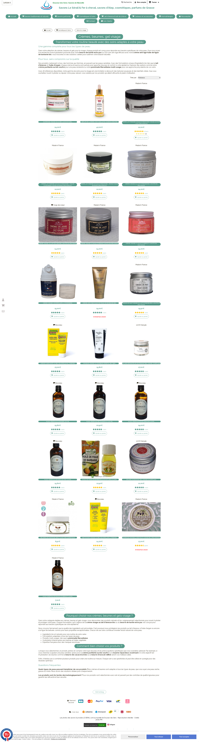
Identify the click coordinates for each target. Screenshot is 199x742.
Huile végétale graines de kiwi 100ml (57, 479)
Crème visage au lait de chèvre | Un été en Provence (58, 243)
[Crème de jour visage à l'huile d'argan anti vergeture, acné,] (99, 222)
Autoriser (102, 725)
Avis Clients (137, 729)
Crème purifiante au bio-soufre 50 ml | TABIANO (58, 363)
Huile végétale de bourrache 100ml (141, 421)
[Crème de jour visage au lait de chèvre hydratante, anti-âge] (57, 222)
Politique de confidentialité (98, 729)
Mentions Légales (63, 729)
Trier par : (133, 78)
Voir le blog (99, 692)
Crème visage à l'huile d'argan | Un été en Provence (99, 243)
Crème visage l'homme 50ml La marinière (57, 303)
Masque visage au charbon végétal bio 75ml (99, 363)
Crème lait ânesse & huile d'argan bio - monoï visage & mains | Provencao (99, 184)
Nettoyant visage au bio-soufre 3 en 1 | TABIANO (99, 537)
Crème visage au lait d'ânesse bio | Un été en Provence (141, 184)
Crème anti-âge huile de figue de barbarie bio (99, 303)
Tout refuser (158, 737)
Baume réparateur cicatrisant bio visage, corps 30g (141, 363)
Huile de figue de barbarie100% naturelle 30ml (99, 479)
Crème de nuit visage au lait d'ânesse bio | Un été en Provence (141, 303)
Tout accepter (184, 737)
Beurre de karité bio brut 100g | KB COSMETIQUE (58, 537)
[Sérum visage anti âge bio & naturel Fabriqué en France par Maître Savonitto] (99, 101)
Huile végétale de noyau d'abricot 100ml (58, 596)
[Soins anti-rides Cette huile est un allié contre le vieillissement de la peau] (99, 458)
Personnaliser (133, 737)
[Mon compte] (3, 300)
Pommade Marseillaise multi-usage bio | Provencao (141, 537)
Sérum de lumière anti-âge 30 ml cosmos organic (99, 122)
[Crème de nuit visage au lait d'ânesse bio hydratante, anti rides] (141, 282)
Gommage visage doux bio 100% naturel (57, 122)
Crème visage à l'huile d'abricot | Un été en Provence (141, 244)
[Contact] (3, 311)
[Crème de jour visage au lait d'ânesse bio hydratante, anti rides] (141, 163)
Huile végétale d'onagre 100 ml (57, 421)
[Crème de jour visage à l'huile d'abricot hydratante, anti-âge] (141, 222)
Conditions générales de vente (79, 729)
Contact (130, 729)
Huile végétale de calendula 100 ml (99, 421)
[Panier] (3, 305)
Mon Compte (123, 729)
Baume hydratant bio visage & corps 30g (141, 479)
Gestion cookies (112, 729)
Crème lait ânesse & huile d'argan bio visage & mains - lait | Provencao (141, 122)
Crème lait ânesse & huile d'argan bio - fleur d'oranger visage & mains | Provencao (57, 184)
